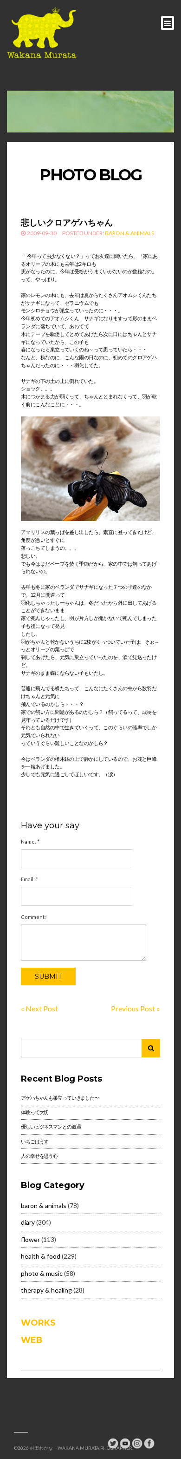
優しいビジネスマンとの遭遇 (50, 1126)
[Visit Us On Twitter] (113, 1442)
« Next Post (39, 1008)
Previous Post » (135, 1008)
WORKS (38, 1323)
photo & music (42, 1273)
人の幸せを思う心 (39, 1156)
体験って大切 (34, 1112)
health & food (40, 1256)
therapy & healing (46, 1290)
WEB (32, 1340)
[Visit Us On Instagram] (137, 1442)
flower (30, 1239)
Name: (30, 841)
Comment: (33, 917)
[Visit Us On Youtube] (125, 1442)
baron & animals (129, 233)
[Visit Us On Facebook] (149, 1442)
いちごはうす (34, 1141)
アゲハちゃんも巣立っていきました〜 (60, 1098)
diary (28, 1222)
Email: (29, 879)
